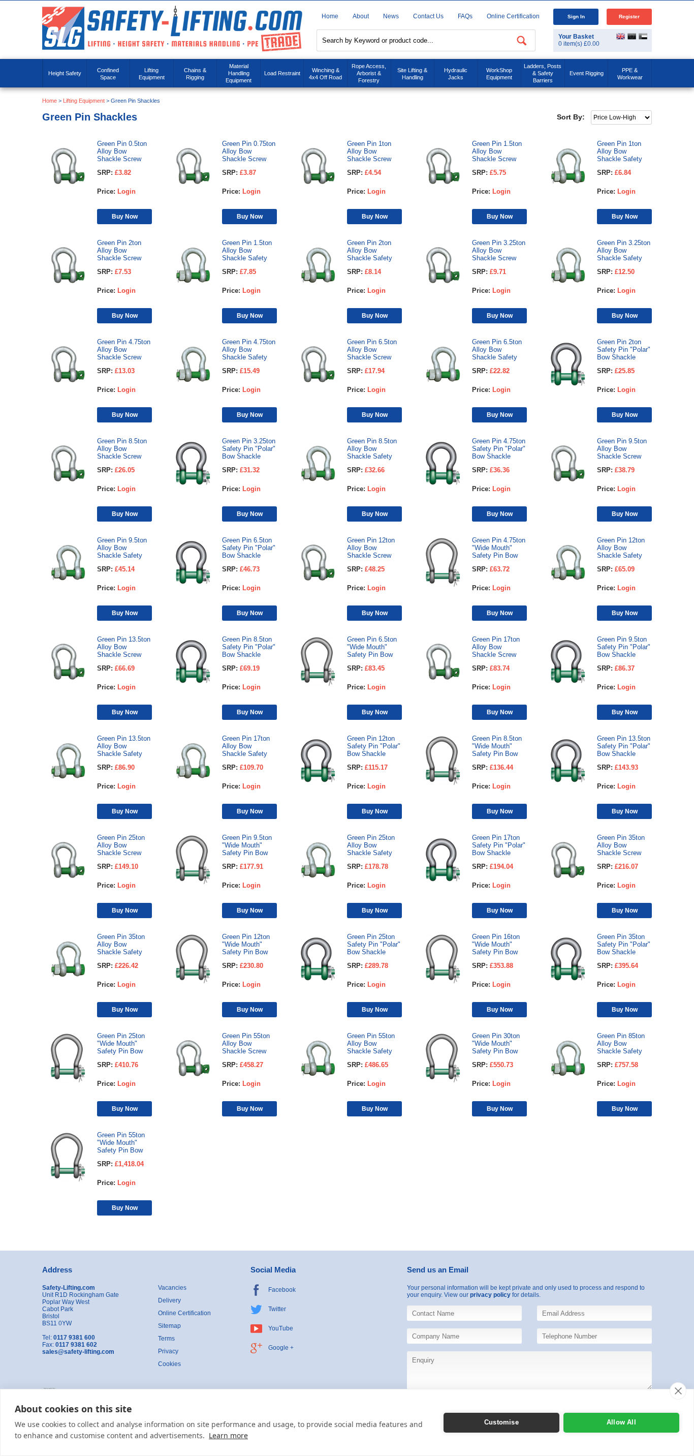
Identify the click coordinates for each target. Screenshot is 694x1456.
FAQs (465, 16)
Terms (166, 1338)
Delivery (169, 1300)
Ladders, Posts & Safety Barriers (542, 73)
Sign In (576, 16)
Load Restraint (282, 73)
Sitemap (169, 1325)
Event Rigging (587, 73)
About (361, 16)
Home (330, 16)
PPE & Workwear (630, 73)
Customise (501, 1422)
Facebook (282, 1289)
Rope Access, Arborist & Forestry (369, 73)
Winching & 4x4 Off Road (325, 73)
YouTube (280, 1328)
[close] (678, 1391)
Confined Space (108, 73)
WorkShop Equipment (499, 73)
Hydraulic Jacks (455, 73)
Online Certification (513, 16)
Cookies (169, 1364)
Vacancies (172, 1287)
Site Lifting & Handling (412, 73)
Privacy (168, 1351)
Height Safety (64, 73)
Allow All (621, 1422)
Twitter (277, 1309)
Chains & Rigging (195, 73)
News (391, 16)
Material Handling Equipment (238, 73)
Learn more (228, 1435)
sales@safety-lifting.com (78, 1351)
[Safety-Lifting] (172, 28)
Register (629, 16)
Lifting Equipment (152, 73)
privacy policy (490, 1294)
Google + (281, 1347)
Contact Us (428, 16)
